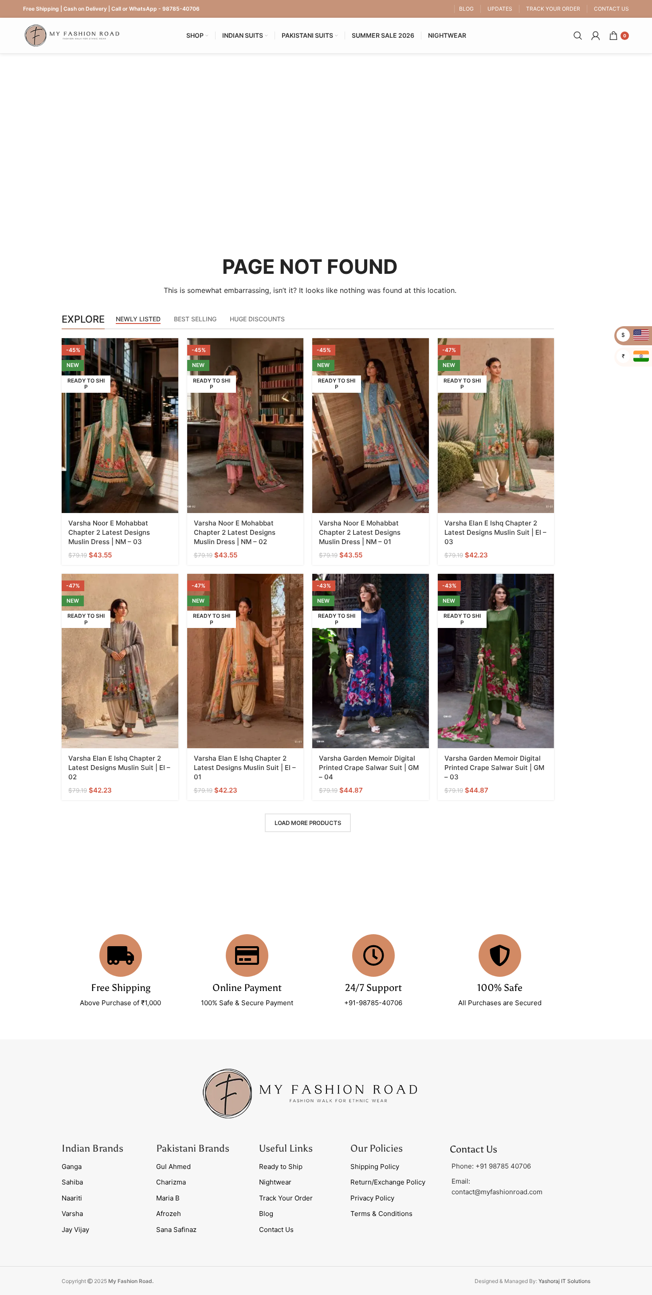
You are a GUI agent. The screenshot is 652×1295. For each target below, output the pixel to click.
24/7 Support (373, 988)
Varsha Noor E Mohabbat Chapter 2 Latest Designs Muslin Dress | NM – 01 (360, 532)
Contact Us (276, 1229)
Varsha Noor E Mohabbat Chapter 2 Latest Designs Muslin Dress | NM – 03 (109, 532)
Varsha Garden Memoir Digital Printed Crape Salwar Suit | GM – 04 (369, 767)
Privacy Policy (372, 1198)
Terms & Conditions (381, 1213)
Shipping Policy (374, 1166)
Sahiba (72, 1182)
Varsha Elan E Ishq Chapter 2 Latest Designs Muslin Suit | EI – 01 (245, 767)
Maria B (168, 1198)
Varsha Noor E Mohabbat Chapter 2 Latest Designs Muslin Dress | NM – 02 (234, 532)
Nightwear (275, 1182)
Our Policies (376, 1148)
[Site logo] (72, 35)
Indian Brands (92, 1148)
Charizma (171, 1182)
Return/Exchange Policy (387, 1182)
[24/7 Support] (373, 955)
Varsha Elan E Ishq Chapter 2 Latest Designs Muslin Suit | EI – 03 (495, 532)
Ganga (72, 1166)
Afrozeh (168, 1213)
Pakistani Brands (192, 1148)
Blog (266, 1213)
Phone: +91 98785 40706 (491, 1166)
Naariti (72, 1198)
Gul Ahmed (173, 1166)
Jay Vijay (75, 1229)
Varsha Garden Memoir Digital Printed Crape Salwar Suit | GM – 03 (494, 767)
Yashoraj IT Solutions (564, 1281)
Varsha (72, 1213)
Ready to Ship (280, 1166)
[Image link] (310, 1093)
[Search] (578, 35)
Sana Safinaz (176, 1229)
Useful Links (286, 1148)
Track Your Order (286, 1198)
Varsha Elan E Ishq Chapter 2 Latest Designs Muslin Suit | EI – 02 (119, 767)
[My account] (596, 35)
